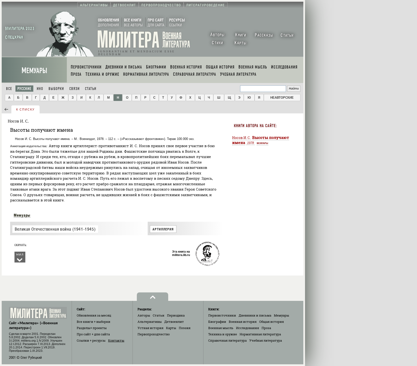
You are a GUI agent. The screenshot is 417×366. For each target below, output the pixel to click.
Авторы (144, 315)
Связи (74, 88)
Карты (171, 328)
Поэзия (184, 328)
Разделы (92, 328)
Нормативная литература (260, 334)
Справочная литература (227, 340)
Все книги (93, 321)
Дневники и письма (255, 315)
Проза (266, 328)
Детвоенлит (174, 321)
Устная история (150, 328)
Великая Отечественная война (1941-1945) (55, 229)
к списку (25, 109)
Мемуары (34, 70)
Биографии (217, 321)
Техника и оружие (222, 334)
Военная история (243, 321)
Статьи (90, 88)
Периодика (176, 315)
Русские (24, 88)
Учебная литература (265, 340)
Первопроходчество (154, 334)
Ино (40, 88)
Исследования (247, 328)
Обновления (94, 315)
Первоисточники (222, 315)
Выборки (56, 88)
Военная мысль (220, 328)
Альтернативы (150, 321)
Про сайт (93, 334)
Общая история (271, 321)
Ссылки (91, 340)
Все (9, 88)
